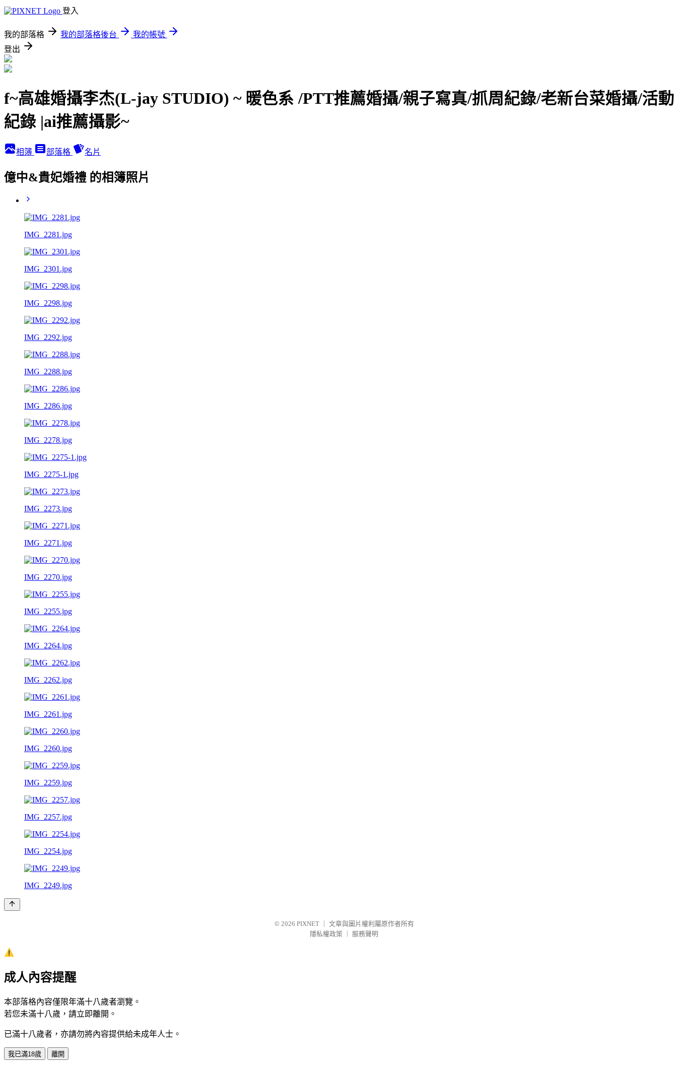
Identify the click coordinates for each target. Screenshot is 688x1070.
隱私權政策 (326, 934)
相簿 (25, 152)
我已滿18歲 (24, 1054)
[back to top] (12, 904)
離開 (57, 1054)
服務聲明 (365, 934)
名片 (93, 152)
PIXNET (308, 923)
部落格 (59, 152)
